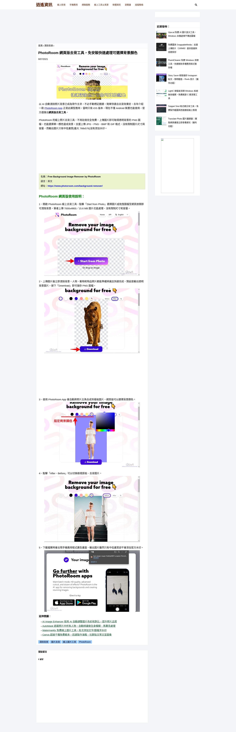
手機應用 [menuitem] (74, 5)
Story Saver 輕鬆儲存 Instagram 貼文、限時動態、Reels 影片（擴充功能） (183, 79)
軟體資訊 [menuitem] (117, 5)
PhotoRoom (85, 642)
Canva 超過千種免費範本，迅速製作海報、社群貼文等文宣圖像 (77, 634)
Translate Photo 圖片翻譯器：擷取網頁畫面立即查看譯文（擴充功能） (182, 122)
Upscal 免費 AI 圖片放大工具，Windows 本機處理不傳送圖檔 (182, 34)
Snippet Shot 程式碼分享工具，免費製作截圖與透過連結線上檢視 (183, 108)
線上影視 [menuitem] (61, 5)
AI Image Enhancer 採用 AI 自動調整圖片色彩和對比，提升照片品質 (79, 621)
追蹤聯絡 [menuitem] (139, 5)
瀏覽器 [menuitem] (128, 5)
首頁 (40, 45)
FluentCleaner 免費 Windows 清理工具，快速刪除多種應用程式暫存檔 (183, 64)
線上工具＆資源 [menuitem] (101, 5)
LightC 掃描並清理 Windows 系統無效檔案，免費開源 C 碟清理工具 (183, 94)
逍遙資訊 (44, 4)
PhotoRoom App (53, 108)
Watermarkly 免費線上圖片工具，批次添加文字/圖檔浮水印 (74, 630)
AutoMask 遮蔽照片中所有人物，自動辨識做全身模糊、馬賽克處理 (78, 626)
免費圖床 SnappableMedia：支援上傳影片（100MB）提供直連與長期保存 (183, 48)
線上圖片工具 (69, 642)
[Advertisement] (92, 27)
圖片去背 (55, 642)
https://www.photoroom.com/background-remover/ (75, 186)
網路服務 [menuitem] (86, 5)
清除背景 (48, 45)
